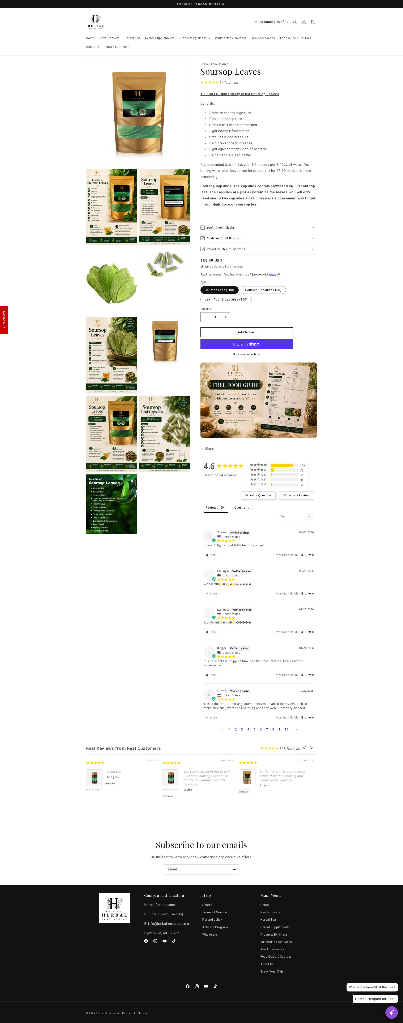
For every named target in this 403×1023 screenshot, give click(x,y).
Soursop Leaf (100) (219, 290)
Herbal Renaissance (109, 1013)
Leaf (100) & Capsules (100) (226, 299)
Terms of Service (214, 912)
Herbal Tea (268, 919)
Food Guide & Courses (276, 956)
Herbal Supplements (275, 927)
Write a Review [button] (298, 495)
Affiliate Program (215, 927)
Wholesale (209, 934)
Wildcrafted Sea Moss (276, 942)
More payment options (247, 354)
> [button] (296, 729)
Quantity (205, 308)
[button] (194, 38)
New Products (270, 912)
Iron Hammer (93, 789)
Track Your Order (272, 971)
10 (287, 729)
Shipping (205, 266)
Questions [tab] (241, 507)
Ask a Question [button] (260, 495)
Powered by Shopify (134, 1013)
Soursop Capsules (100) (263, 290)
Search (207, 905)
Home (264, 905)
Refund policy (212, 919)
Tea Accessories (272, 949)
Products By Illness (274, 934)
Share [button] (209, 448)
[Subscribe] (234, 869)
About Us (267, 964)
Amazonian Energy (245, 790)
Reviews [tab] (212, 507)
